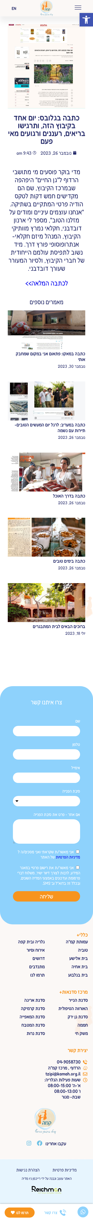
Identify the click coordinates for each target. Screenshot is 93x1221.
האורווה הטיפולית (73, 1008)
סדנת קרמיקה (33, 1008)
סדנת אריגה (34, 1000)
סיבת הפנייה (71, 791)
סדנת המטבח (33, 1025)
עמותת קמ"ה (77, 941)
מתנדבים (37, 966)
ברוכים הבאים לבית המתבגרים (59, 626)
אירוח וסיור (36, 950)
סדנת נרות (36, 1033)
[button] (86, 19)
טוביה (83, 950)
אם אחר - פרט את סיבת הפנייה (57, 814)
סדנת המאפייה (32, 1016)
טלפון (76, 744)
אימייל (75, 767)
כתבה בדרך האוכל (69, 496)
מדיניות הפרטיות (68, 857)
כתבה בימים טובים (69, 561)
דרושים (39, 958)
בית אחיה (80, 966)
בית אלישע (78, 958)
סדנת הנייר (78, 1000)
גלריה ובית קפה (31, 941)
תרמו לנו (37, 975)
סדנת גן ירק (78, 1016)
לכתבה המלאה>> (46, 283)
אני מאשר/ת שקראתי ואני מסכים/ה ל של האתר (49, 854)
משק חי (81, 1033)
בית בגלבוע (78, 975)
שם (77, 721)
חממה (83, 1025)
